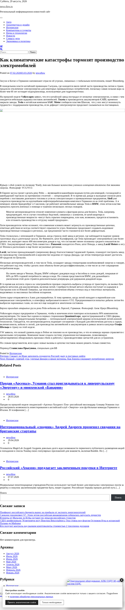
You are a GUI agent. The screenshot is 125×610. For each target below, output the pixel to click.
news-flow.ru (6, 6)
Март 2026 (11, 567)
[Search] (1, 49)
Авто (8, 22)
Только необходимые (52, 602)
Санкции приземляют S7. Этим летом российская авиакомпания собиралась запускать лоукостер (50, 515)
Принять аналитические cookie (22, 602)
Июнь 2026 (12, 559)
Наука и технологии (16, 33)
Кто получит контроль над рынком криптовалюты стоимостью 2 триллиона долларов (44, 526)
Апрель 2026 (12, 564)
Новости (10, 35)
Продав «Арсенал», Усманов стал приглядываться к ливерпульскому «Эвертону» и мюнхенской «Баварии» (57, 385)
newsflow (40, 73)
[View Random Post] (1, 46)
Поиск (3, 493)
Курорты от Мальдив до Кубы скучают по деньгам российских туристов (38, 518)
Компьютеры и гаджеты (18, 30)
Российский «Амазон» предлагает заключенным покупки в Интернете (58, 468)
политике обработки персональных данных (31, 596)
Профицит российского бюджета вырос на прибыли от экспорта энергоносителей (43, 512)
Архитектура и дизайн (18, 24)
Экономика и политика (18, 41)
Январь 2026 (12, 572)
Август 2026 (12, 553)
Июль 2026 (12, 556)
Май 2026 (11, 561)
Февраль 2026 (13, 570)
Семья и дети (13, 38)
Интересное (12, 27)
